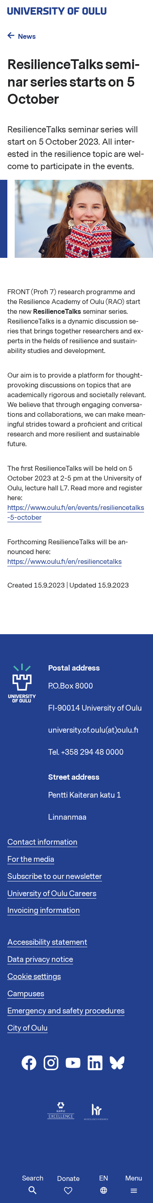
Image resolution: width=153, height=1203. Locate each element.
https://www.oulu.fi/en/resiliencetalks (64, 561)
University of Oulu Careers (51, 893)
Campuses (25, 993)
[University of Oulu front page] (75, 8)
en (110, 1188)
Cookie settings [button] (34, 976)
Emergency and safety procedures (65, 1011)
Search (32, 1178)
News (27, 36)
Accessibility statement (47, 942)
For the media (30, 859)
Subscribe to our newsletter (54, 876)
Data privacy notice (40, 959)
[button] (134, 1184)
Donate (68, 1178)
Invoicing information (43, 910)
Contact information (42, 842)
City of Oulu (27, 1028)
